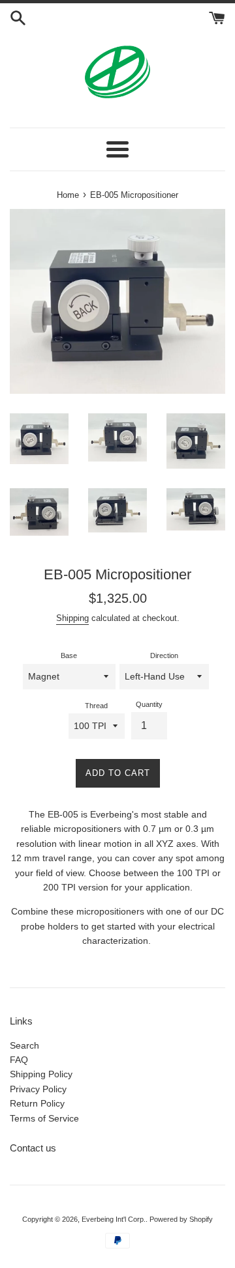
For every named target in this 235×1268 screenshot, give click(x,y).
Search (24, 1045)
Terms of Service (44, 1118)
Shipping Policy (41, 1074)
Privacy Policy (38, 1089)
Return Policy (37, 1103)
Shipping (72, 618)
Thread (96, 706)
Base (69, 655)
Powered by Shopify (181, 1219)
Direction (164, 655)
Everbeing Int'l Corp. (114, 1219)
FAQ (19, 1059)
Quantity (149, 704)
